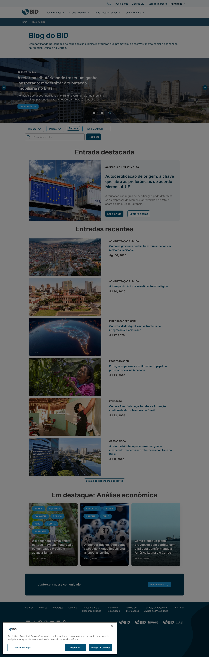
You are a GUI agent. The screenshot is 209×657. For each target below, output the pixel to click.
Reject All (75, 647)
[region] (60, 638)
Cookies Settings (22, 647)
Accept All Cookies (100, 647)
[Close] (111, 626)
